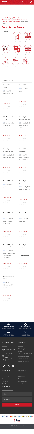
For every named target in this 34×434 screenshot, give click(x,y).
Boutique (9, 18)
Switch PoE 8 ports (24, 85)
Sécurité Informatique (14, 22)
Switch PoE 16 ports (8, 181)
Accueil (4, 18)
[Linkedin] (13, 366)
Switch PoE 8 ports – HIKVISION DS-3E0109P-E (24, 151)
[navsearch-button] (24, 2)
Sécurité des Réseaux (14, 27)
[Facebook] (4, 366)
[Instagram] (8, 366)
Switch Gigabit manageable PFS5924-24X (25, 247)
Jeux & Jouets (25, 67)
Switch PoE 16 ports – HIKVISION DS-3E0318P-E (8, 215)
